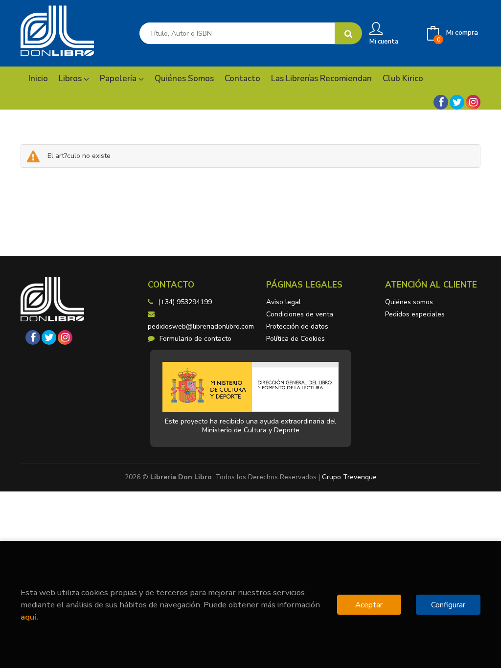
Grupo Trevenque (349, 477)
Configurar (448, 605)
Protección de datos (297, 326)
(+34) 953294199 (185, 302)
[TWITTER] (457, 102)
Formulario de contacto (195, 338)
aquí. (29, 617)
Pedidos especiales (415, 314)
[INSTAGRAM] (473, 102)
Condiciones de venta (299, 314)
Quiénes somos (409, 302)
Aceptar (369, 605)
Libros (71, 78)
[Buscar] (348, 33)
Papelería (119, 78)
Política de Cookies (295, 338)
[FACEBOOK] (440, 102)
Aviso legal (283, 302)
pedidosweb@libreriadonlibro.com (201, 326)
